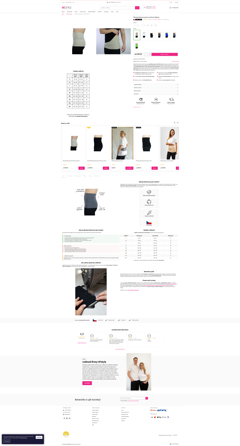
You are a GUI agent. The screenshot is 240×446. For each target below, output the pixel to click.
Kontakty (123, 420)
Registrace (176, 2)
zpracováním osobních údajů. (133, 400)
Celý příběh (87, 383)
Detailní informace (136, 107)
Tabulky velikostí (95, 412)
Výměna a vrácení (95, 418)
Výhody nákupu (95, 414)
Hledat (137, 7)
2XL (147, 25)
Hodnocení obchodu (125, 412)
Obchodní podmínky (125, 416)
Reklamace (94, 416)
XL (144, 25)
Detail (81, 168)
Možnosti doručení (175, 61)
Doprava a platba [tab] (77, 176)
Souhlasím (39, 437)
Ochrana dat (123, 418)
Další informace (23, 438)
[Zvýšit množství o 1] (150, 53)
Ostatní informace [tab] (97, 176)
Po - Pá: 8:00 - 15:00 (66, 412)
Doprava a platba (68, 2)
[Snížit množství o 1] (150, 55)
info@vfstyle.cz (68, 414)
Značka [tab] (90, 176)
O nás (63, 2)
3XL (151, 25)
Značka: (166, 19)
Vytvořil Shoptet (175, 444)
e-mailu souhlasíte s (129, 400)
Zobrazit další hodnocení (120, 349)
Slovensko (175, 435)
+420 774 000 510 (68, 410)
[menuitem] (63, 12)
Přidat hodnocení (81, 343)
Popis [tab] (63, 176)
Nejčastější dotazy (95, 420)
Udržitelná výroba (124, 414)
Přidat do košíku (165, 54)
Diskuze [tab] (84, 176)
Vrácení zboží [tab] (69, 176)
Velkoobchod (94, 422)
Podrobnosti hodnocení (157, 19)
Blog (73, 2)
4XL (155, 25)
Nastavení (6, 441)
